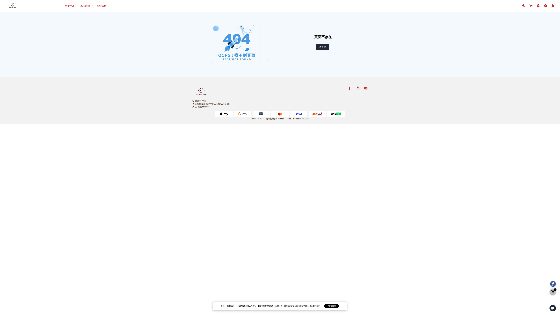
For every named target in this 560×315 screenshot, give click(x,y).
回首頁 (322, 47)
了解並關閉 (331, 306)
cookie (237, 306)
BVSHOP (305, 119)
